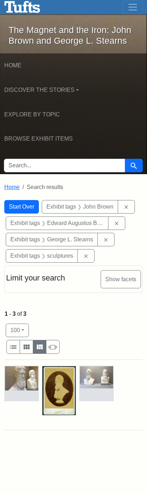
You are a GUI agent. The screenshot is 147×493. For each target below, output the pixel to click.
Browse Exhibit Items (38, 139)
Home (12, 65)
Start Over (21, 207)
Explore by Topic (32, 114)
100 (19, 330)
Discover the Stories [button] (39, 90)
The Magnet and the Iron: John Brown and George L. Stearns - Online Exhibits (22, 7)
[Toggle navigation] (133, 7)
